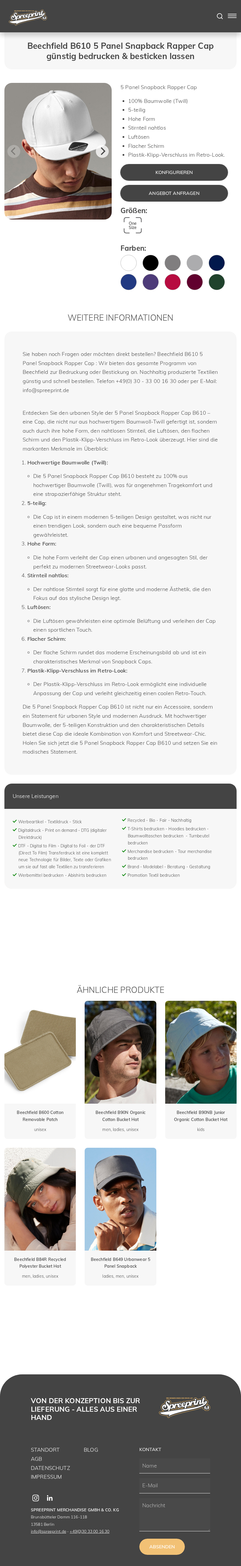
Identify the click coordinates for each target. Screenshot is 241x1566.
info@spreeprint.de (48, 1531)
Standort (45, 1449)
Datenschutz (50, 1468)
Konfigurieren (174, 172)
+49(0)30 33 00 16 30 (89, 1531)
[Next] (102, 151)
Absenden (162, 1547)
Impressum (46, 1476)
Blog (91, 1449)
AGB (36, 1458)
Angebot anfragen (174, 193)
